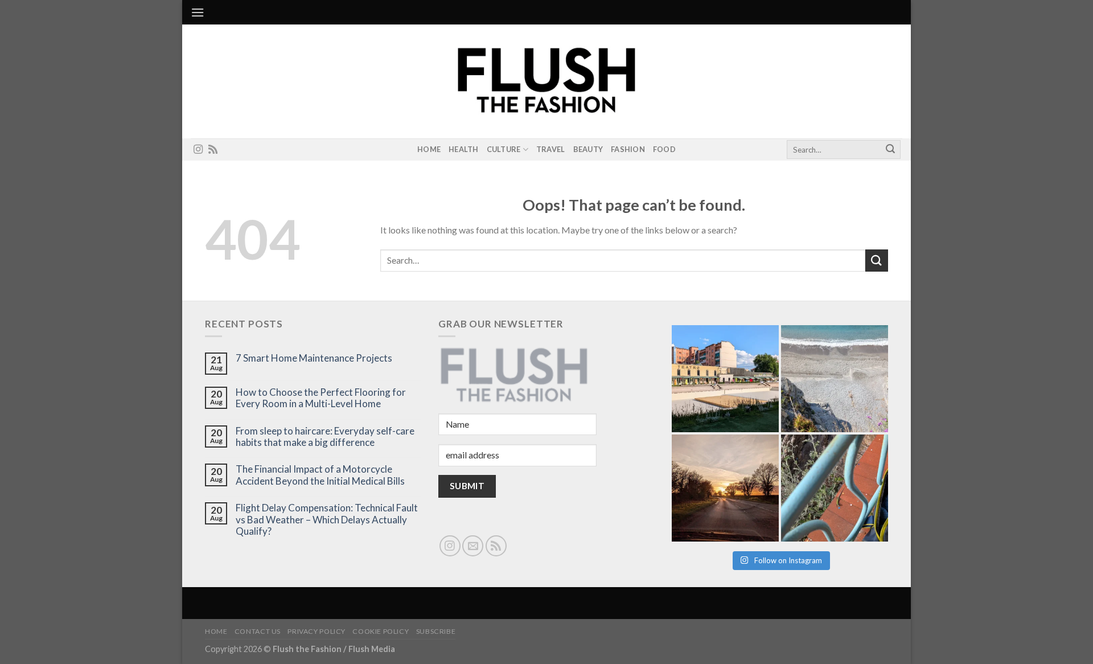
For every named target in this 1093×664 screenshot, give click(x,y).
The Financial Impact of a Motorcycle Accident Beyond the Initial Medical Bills (320, 475)
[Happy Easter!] (725, 488)
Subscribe (436, 631)
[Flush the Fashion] (546, 81)
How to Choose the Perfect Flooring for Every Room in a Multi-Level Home (321, 398)
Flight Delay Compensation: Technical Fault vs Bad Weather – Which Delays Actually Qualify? (327, 519)
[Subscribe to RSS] (212, 150)
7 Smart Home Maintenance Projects (314, 358)
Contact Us (258, 631)
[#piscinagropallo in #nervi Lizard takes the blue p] (834, 488)
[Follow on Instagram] (198, 150)
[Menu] (197, 12)
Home (429, 149)
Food (664, 149)
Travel (550, 149)
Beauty (588, 149)
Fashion (628, 149)
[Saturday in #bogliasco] (834, 378)
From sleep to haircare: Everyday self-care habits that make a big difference (325, 436)
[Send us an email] (472, 545)
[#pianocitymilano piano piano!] (725, 378)
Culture (504, 149)
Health (464, 149)
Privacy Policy (316, 631)
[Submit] (890, 149)
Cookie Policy (380, 631)
